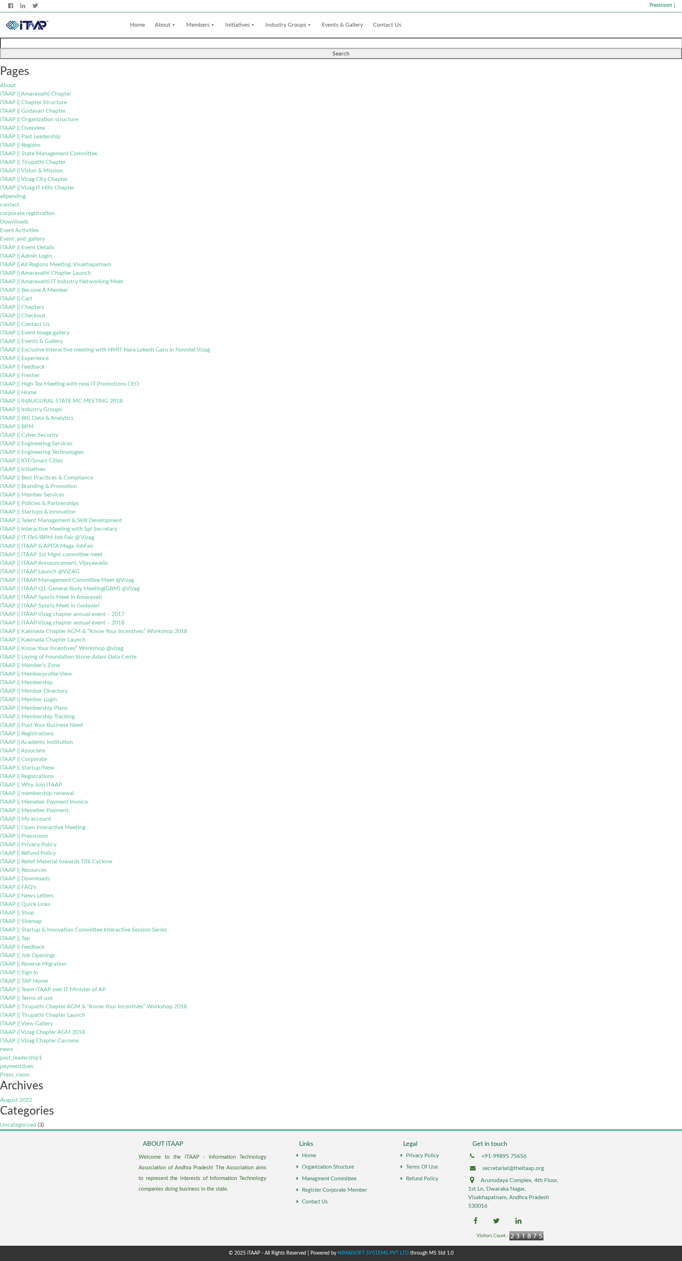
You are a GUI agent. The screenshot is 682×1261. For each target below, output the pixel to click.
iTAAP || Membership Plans (33, 708)
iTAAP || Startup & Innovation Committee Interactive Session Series (83, 930)
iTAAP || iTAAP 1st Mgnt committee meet (51, 554)
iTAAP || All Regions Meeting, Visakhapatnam (55, 264)
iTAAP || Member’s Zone (30, 665)
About (162, 25)
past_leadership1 (21, 1058)
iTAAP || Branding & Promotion (38, 486)
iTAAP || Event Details (27, 247)
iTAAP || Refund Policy (28, 853)
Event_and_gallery (22, 239)
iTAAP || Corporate (23, 759)
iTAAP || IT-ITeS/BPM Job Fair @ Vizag (47, 537)
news (6, 1049)
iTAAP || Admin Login (26, 256)
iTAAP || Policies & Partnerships (39, 503)
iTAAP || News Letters (27, 895)
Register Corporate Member (334, 1190)
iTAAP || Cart (16, 298)
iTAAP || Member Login (28, 699)
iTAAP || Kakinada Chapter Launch (43, 640)
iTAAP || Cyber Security (29, 435)
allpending (13, 196)
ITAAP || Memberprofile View (36, 674)
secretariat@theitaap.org (513, 1168)
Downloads (14, 222)
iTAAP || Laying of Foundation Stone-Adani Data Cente (68, 657)
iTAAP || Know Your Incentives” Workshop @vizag (61, 648)
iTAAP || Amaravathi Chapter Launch (45, 273)
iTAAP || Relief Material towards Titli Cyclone (56, 861)
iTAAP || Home (18, 392)
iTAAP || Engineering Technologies (42, 452)
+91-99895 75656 (503, 1156)
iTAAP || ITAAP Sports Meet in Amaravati (51, 597)
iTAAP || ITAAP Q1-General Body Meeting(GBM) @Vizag (70, 588)
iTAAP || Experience (24, 358)
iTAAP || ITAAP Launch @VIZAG (40, 571)
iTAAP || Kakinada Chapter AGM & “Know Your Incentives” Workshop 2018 (93, 631)
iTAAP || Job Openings (27, 955)
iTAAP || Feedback (22, 367)
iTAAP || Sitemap (21, 921)
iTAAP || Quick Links (25, 904)
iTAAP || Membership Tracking (37, 716)
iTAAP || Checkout (22, 315)
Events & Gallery (342, 25)
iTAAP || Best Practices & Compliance (46, 478)
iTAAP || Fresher (20, 375)
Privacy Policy (422, 1155)
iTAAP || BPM (17, 426)
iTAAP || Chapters (22, 307)
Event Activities (19, 230)
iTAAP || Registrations (27, 733)
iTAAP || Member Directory (33, 691)
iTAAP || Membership (26, 682)
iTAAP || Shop (17, 913)
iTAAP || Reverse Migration (33, 964)
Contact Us (387, 25)
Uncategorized (18, 1125)
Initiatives (237, 25)
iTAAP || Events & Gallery (31, 341)
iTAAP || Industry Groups (31, 409)
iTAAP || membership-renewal (37, 793)
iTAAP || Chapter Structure (33, 102)
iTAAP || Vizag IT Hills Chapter (37, 188)
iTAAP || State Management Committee (48, 153)
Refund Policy (422, 1178)
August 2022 (16, 1100)
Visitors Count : (492, 1236)
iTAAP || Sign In (19, 972)
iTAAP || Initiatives (22, 469)
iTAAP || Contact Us (25, 324)
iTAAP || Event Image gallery (34, 333)
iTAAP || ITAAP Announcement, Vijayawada (54, 563)
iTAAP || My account (25, 819)
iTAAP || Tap (15, 938)
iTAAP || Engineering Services (36, 443)
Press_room (14, 1075)
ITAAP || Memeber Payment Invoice (44, 802)
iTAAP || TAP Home (24, 981)
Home (137, 25)
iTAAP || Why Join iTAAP (31, 785)
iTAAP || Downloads (25, 878)
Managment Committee (329, 1178)
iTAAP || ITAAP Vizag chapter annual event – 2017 (62, 614)
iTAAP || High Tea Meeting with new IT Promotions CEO (69, 384)
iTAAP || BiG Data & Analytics (37, 418)
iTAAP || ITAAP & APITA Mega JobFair (46, 546)
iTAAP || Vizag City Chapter (34, 179)
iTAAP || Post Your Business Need (41, 725)
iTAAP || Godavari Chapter (33, 111)
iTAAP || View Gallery (26, 1023)
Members (198, 25)
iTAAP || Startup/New (27, 768)
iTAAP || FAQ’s (18, 887)
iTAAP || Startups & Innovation (38, 512)
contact (9, 205)
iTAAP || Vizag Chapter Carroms (39, 1040)
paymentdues (16, 1066)
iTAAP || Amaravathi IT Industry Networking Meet (61, 281)
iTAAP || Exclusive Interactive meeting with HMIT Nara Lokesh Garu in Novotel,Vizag (105, 350)
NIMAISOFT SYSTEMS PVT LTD (373, 1253)
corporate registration (27, 213)
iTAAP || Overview (22, 128)
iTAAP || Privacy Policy (28, 844)
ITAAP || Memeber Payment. (35, 810)
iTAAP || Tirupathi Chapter (33, 162)
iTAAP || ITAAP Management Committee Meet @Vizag (67, 580)
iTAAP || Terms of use (26, 998)
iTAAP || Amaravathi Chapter (35, 94)
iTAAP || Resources (23, 870)
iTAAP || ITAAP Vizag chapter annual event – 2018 (62, 623)
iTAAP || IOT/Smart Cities (31, 460)
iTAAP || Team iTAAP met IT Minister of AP (53, 989)
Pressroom (662, 5)
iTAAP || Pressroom (24, 836)
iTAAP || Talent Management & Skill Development (61, 520)
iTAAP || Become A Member (34, 290)
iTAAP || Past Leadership (30, 136)
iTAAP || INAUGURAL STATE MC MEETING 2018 (61, 401)
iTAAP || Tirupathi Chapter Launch (42, 1015)
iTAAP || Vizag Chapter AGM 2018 (42, 1032)
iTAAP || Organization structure (39, 119)
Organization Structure (328, 1167)
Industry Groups (285, 25)
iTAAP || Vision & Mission (31, 170)
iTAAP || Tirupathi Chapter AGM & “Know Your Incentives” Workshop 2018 (93, 1006)
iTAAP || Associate (22, 750)
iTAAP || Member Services (32, 495)
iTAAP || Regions (20, 145)
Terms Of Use (422, 1167)
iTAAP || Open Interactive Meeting (42, 827)
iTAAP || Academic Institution (36, 742)
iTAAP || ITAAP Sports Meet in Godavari (49, 605)
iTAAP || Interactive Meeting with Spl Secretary (58, 529)
